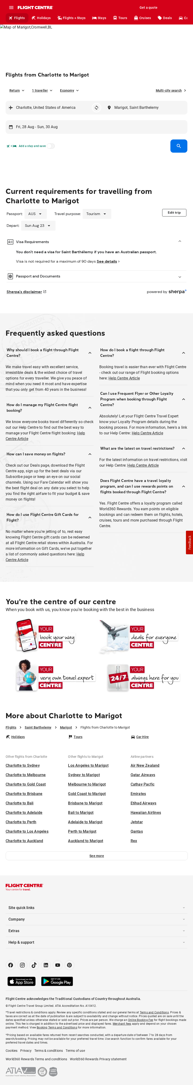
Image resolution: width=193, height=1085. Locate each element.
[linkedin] (46, 965)
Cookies (11, 1050)
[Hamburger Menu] (11, 7)
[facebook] (11, 965)
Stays (102, 18)
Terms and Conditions (154, 1012)
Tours (122, 18)
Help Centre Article (124, 378)
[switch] (50, 147)
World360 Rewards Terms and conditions (36, 1059)
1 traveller (40, 90)
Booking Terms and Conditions (57, 1027)
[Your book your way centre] (51, 637)
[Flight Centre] (35, 7)
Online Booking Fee (140, 1020)
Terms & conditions (48, 1050)
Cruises (145, 18)
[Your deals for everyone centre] (142, 637)
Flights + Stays (74, 18)
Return (14, 90)
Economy (67, 90)
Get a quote (148, 7)
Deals (167, 18)
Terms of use (75, 1050)
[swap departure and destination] (96, 107)
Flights (19, 18)
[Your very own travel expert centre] (51, 677)
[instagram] (22, 965)
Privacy (25, 1050)
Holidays (44, 18)
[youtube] (58, 965)
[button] (97, 855)
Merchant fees (122, 1023)
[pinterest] (69, 965)
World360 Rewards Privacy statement (98, 1059)
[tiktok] (34, 965)
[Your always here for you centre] (142, 677)
